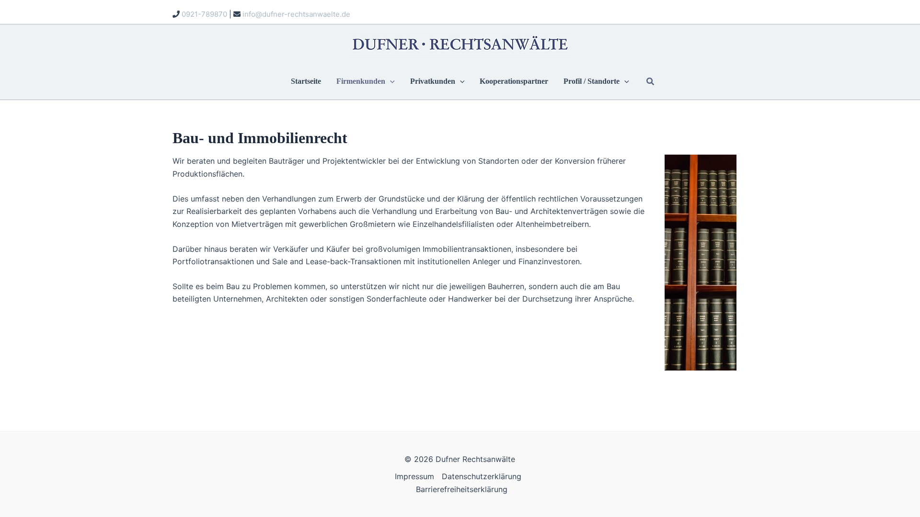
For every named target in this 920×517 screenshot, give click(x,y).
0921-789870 (204, 14)
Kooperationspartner (514, 81)
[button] (390, 81)
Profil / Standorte (592, 81)
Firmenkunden (360, 81)
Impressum (414, 476)
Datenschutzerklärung (481, 476)
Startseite (306, 81)
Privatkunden (432, 81)
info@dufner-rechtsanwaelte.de (296, 14)
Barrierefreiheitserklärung (461, 489)
